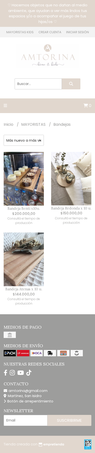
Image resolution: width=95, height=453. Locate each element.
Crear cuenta (49, 32)
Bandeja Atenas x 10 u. (23, 289)
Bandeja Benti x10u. (24, 208)
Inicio (9, 124)
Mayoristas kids (20, 32)
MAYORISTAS (34, 124)
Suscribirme (69, 420)
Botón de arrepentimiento (29, 401)
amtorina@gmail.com (28, 390)
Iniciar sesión (77, 32)
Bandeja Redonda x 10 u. (71, 208)
